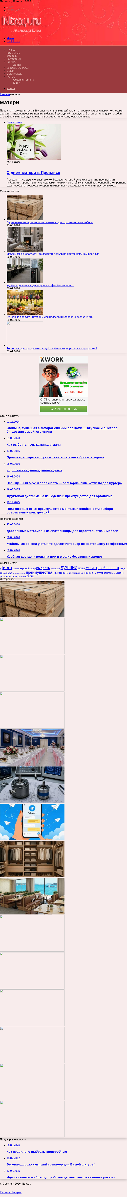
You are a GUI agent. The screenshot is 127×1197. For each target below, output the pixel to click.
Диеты (17, 64)
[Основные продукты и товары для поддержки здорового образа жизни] (25, 314)
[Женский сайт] (21, 32)
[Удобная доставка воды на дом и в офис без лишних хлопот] (25, 282)
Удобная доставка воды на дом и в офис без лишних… (40, 285)
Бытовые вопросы (18, 68)
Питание (11, 62)
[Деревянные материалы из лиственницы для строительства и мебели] (25, 219)
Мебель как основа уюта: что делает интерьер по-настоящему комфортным (53, 254)
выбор (32, 568)
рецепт (119, 572)
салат (13, 576)
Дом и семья (14, 53)
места (91, 567)
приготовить (60, 572)
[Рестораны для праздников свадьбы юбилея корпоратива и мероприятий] (25, 345)
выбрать (43, 568)
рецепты (5, 576)
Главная (5, 94)
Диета (6, 567)
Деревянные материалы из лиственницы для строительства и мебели (50, 222)
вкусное (16, 568)
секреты (21, 576)
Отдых (10, 71)
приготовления (76, 573)
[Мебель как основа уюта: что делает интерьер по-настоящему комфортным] (25, 251)
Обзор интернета (23, 79)
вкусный (24, 568)
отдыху (16, 573)
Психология (14, 59)
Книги (16, 82)
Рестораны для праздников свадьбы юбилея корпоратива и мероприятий (52, 348)
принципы (90, 572)
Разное (11, 77)
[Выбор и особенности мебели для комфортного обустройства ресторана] (32, 913)
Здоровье (12, 56)
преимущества (39, 572)
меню (81, 568)
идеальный (55, 568)
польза (22, 573)
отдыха (6, 572)
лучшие (69, 567)
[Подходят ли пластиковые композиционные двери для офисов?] (32, 987)
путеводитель (105, 572)
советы (29, 576)
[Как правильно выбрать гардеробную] (32, 876)
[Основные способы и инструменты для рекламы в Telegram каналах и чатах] (32, 839)
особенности (108, 568)
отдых (123, 568)
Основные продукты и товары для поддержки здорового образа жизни (50, 317)
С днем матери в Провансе (33, 172)
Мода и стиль (14, 74)
